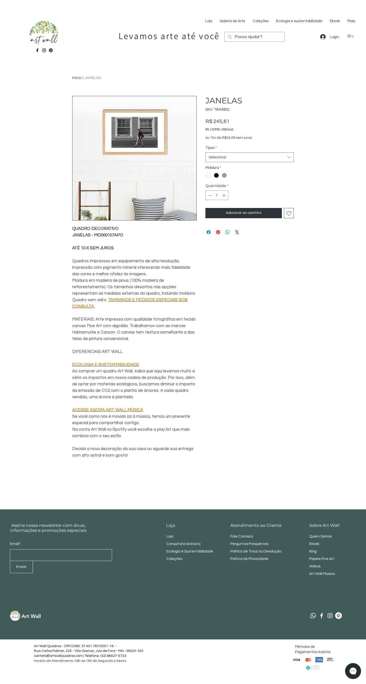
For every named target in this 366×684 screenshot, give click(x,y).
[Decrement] (209, 195)
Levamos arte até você (169, 36)
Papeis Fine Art (321, 559)
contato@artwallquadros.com (58, 656)
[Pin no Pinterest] (218, 232)
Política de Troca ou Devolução (255, 551)
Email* (15, 544)
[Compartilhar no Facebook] (209, 232)
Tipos (211, 148)
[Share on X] (237, 232)
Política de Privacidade (249, 559)
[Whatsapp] (313, 615)
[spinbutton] (217, 195)
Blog (313, 551)
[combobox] (249, 157)
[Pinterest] (50, 50)
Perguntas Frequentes (249, 544)
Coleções (174, 559)
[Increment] (224, 195)
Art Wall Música (322, 574)
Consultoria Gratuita (183, 544)
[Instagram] (44, 50)
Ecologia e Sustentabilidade (189, 551)
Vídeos (314, 566)
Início (76, 78)
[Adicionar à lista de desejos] (289, 213)
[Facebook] (37, 50)
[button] (351, 36)
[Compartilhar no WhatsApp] (228, 232)
